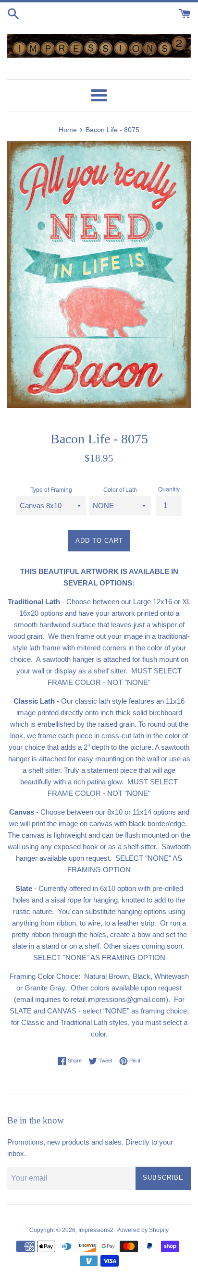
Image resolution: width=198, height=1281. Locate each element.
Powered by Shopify (142, 1230)
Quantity (169, 489)
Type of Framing (51, 490)
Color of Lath (120, 490)
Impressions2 (95, 1230)
